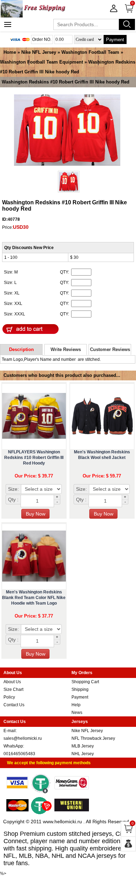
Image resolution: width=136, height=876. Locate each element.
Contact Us (13, 704)
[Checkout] (128, 844)
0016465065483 (19, 753)
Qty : (13, 499)
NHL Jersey (82, 753)
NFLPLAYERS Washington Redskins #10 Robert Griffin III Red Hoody (33, 458)
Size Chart (13, 689)
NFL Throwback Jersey (93, 738)
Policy (9, 697)
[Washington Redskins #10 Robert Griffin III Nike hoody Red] (67, 130)
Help (76, 704)
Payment (115, 39)
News (76, 712)
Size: (13, 489)
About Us (12, 681)
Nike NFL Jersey (38, 52)
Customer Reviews (110, 349)
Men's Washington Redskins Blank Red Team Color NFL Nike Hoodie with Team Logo (34, 598)
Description (21, 349)
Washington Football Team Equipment (41, 62)
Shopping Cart (85, 681)
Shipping (80, 689)
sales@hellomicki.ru (22, 738)
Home (9, 52)
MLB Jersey (82, 746)
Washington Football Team (91, 52)
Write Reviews (66, 349)
